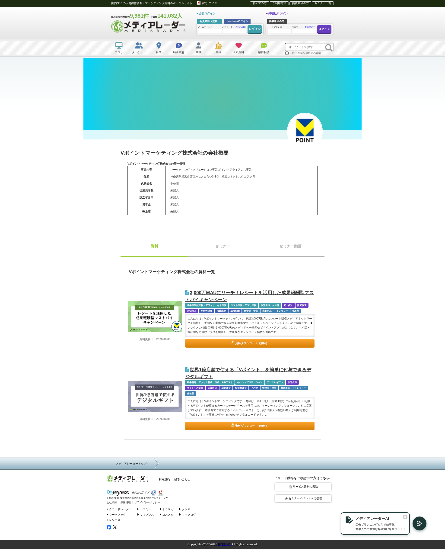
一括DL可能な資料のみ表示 (305, 53)
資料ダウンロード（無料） (252, 343)
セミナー (222, 246)
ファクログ (189, 514)
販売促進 (302, 305)
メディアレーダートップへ (132, 463)
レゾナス (114, 520)
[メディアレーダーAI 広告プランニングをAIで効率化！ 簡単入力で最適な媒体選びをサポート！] (417, 523)
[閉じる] (405, 517)
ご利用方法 (279, 3)
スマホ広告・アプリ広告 (243, 305)
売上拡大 (288, 305)
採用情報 (126, 502)
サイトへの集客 (195, 388)
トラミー (145, 509)
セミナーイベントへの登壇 (305, 498)
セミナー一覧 (323, 3)
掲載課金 (221, 311)
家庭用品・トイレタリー (275, 311)
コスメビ (167, 514)
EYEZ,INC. (224, 544)
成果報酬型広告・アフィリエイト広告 (206, 305)
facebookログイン (237, 21)
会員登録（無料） (210, 21)
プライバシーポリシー (147, 502)
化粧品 (295, 311)
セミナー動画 (290, 246)
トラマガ (167, 509)
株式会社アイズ (140, 492)
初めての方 (260, 3)
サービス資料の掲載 (305, 486)
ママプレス (147, 514)
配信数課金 (206, 311)
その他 (254, 388)
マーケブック (117, 514)
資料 (154, 246)
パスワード (234, 27)
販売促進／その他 (270, 305)
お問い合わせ (181, 479)
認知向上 (191, 311)
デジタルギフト (275, 382)
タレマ (186, 509)
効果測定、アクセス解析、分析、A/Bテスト (210, 382)
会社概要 (112, 502)
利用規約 (164, 479)
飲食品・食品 (251, 311)
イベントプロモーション (250, 382)
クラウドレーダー (120, 509)
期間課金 (226, 388)
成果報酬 (235, 311)
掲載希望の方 (300, 3)
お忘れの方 (240, 27)
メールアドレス (205, 27)
